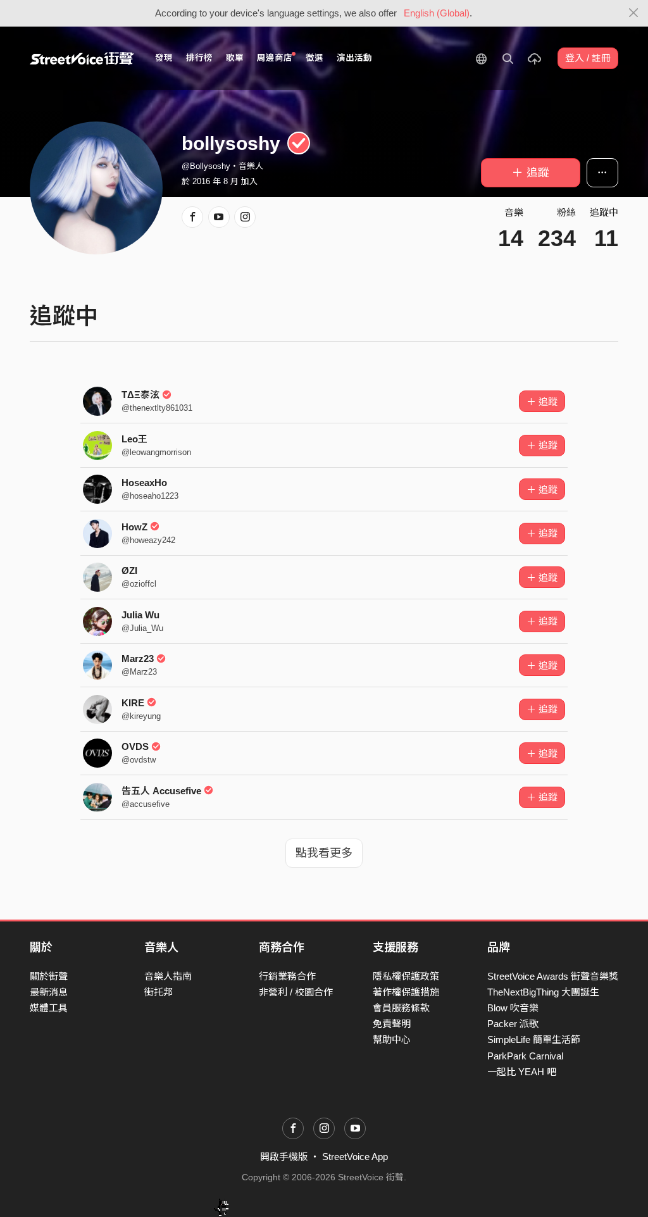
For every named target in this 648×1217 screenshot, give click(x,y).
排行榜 (199, 58)
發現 (164, 58)
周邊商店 (274, 58)
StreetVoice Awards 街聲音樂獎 (552, 976)
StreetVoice (82, 58)
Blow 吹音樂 (513, 1007)
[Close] (634, 13)
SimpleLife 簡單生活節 (533, 1039)
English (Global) (437, 13)
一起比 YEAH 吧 (521, 1071)
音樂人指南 (168, 976)
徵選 (314, 58)
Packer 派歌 (513, 1023)
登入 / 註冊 (588, 58)
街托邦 (158, 992)
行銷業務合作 (287, 976)
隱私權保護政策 (406, 976)
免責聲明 (392, 1023)
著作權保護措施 (406, 992)
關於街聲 (49, 976)
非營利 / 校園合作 (296, 992)
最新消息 (49, 992)
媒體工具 (49, 1007)
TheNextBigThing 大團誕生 (543, 992)
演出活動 (354, 58)
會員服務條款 (401, 1007)
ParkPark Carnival (525, 1056)
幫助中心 (392, 1039)
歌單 (235, 58)
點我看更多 (324, 853)
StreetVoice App (355, 1156)
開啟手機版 (284, 1156)
